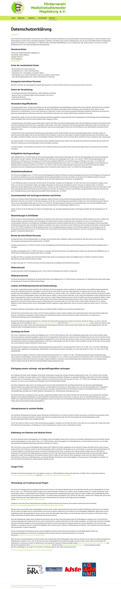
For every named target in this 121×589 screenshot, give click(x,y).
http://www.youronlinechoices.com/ (79, 323)
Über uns (21, 18)
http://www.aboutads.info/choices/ (46, 323)
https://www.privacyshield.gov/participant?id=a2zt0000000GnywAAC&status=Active (36, 505)
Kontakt (52, 18)
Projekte (31, 18)
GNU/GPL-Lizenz (28, 587)
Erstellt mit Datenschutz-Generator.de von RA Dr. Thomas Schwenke (31, 550)
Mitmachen (43, 18)
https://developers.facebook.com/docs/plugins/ (30, 499)
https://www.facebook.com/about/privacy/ (31, 535)
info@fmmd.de (15, 61)
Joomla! (13, 587)
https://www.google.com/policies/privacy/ (23, 475)
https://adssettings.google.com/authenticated (56, 475)
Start (13, 18)
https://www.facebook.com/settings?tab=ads (92, 543)
